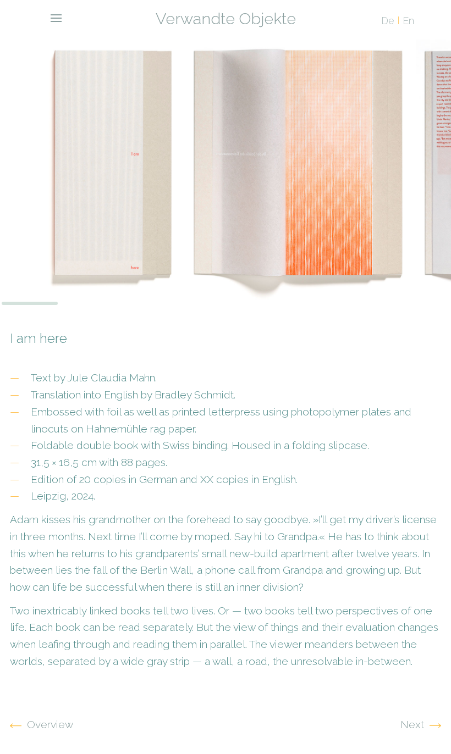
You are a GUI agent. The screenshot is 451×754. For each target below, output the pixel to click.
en (408, 20)
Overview (50, 724)
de (387, 20)
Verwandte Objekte (226, 18)
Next (412, 724)
